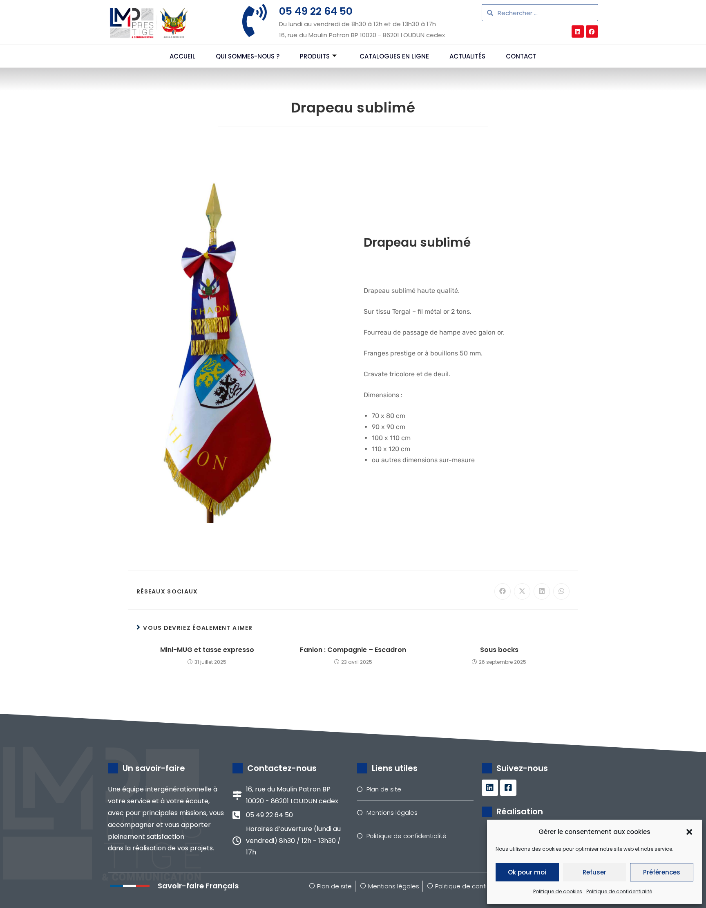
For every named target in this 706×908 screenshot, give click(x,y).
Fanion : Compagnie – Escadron (353, 649)
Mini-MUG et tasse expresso (207, 649)
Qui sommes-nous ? (247, 56)
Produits (315, 56)
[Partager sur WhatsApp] (561, 591)
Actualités (467, 56)
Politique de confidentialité (619, 891)
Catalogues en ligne (394, 56)
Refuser (594, 872)
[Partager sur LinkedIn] (542, 591)
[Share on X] (522, 591)
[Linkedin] (578, 31)
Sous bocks (499, 649)
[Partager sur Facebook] (502, 591)
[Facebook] (592, 31)
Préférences (661, 872)
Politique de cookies (557, 891)
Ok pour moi (527, 872)
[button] (689, 832)
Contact (521, 56)
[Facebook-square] (508, 788)
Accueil (182, 56)
